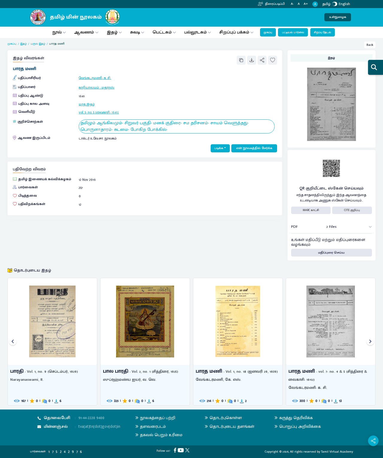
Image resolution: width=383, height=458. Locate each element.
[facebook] (176, 450)
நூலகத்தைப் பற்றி (157, 418)
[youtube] (181, 450)
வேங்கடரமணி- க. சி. (95, 78)
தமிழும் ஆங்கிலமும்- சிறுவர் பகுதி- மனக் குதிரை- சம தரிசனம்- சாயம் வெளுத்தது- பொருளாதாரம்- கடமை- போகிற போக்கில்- (164, 126)
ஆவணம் (84, 32)
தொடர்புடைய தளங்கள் (231, 426)
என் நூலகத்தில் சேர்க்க (254, 148)
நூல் (57, 32)
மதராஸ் (107, 87)
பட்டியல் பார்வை (293, 32)
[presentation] (12, 341)
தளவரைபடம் (153, 426)
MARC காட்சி (311, 210)
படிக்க (218, 148)
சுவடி (135, 32)
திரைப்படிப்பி (274, 4)
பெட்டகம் (162, 32)
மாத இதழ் (87, 104)
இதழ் (112, 32)
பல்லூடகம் (195, 32)
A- (292, 4)
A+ (306, 4)
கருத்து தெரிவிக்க (296, 418)
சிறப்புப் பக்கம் (234, 32)
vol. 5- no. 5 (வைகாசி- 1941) (99, 112)
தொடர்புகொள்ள (225, 418)
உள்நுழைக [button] (337, 17)
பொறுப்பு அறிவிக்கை (300, 426)
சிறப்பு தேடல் (322, 32)
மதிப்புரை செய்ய (331, 252)
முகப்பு (268, 32)
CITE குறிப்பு (352, 210)
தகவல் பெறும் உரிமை (161, 435)
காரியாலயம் (89, 87)
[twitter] (188, 450)
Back (370, 45)
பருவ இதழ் (38, 44)
